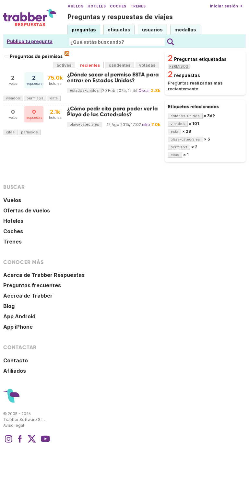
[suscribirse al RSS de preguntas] (67, 53)
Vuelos (75, 6)
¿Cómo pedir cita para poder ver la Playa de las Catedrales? (112, 111)
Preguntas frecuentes (32, 285)
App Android (19, 316)
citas (10, 132)
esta (54, 98)
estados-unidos (84, 90)
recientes (90, 65)
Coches (118, 6)
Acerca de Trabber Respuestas (44, 275)
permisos (35, 98)
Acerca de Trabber (28, 295)
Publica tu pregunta (30, 41)
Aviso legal (13, 425)
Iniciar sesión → (226, 6)
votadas (147, 65)
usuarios (152, 29)
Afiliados (14, 371)
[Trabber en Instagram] (8, 442)
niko (146, 124)
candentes (119, 65)
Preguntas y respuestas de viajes (120, 17)
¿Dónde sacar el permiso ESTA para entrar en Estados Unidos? (113, 77)
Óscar (144, 90)
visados (13, 98)
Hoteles (97, 6)
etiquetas (119, 29)
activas (63, 65)
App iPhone (18, 326)
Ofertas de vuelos (26, 210)
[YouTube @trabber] (44, 442)
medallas (185, 29)
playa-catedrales (84, 124)
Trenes (138, 6)
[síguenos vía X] (32, 442)
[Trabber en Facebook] (20, 442)
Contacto (15, 360)
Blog (9, 306)
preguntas (84, 29)
